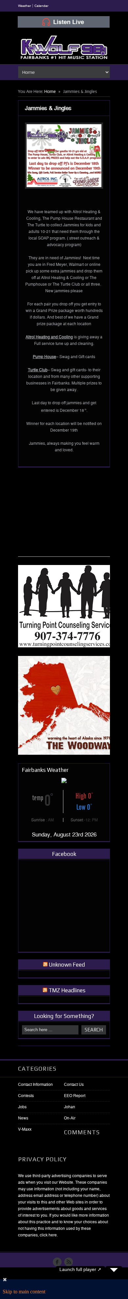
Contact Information (35, 1084)
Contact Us (74, 1084)
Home (50, 91)
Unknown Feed (67, 964)
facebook (57, 1261)
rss (68, 1261)
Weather (24, 6)
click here (48, 1235)
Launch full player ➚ (80, 1269)
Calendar (41, 6)
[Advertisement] (67, 515)
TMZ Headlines (67, 990)
